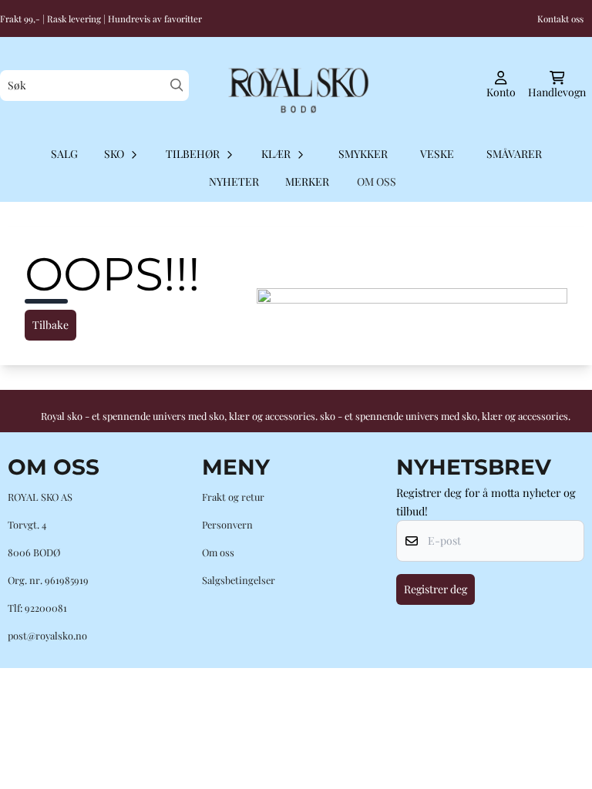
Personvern (227, 524)
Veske (437, 153)
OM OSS (376, 181)
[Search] (177, 85)
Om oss (218, 552)
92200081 (46, 607)
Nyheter (234, 181)
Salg (64, 153)
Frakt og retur (233, 496)
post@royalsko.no (47, 635)
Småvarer (514, 153)
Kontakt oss (560, 18)
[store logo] (295, 85)
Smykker (363, 153)
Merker (307, 181)
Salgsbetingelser (238, 579)
